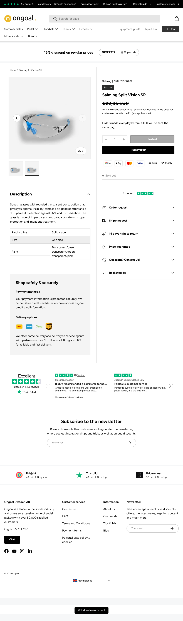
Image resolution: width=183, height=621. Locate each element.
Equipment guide (129, 29)
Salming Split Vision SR (30, 70)
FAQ (65, 516)
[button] (176, 19)
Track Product (138, 149)
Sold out (152, 139)
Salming (106, 81)
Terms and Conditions (76, 523)
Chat (12, 539)
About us (109, 509)
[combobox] (104, 19)
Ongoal (15, 573)
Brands (32, 36)
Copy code (130, 52)
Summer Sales (13, 29)
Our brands (110, 516)
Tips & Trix (151, 29)
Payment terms (71, 530)
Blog (106, 530)
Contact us (69, 509)
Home (13, 70)
